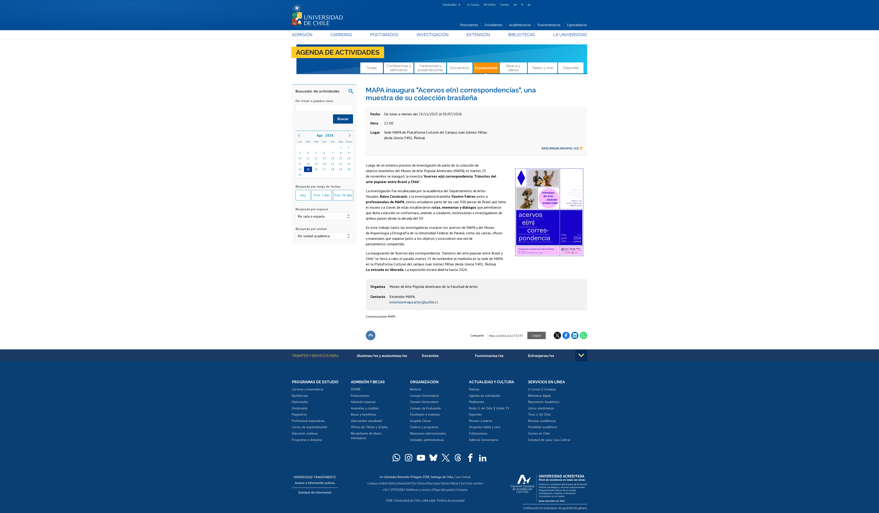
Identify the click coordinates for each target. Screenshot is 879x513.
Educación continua (304, 433)
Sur (463, 483)
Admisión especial (363, 402)
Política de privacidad (450, 500)
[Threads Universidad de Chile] (458, 457)
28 (332, 169)
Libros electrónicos (541, 408)
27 (324, 169)
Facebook (566, 335)
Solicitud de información (314, 492)
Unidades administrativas (427, 440)
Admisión (302, 34)
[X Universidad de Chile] (445, 457)
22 (340, 163)
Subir (370, 335)
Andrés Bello (387, 483)
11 (308, 158)
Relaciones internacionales (428, 433)
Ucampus (550, 389)
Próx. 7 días (322, 195)
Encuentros (459, 68)
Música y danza (513, 68)
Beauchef (404, 483)
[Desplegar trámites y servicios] (581, 355)
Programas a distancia (307, 440)
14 (332, 158)
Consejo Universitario (424, 396)
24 (299, 169)
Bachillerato (300, 396)
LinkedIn (574, 335)
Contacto (462, 490)
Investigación (433, 34)
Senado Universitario (424, 402)
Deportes (570, 68)
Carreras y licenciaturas (307, 389)
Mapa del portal (443, 490)
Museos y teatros (480, 421)
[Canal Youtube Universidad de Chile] (421, 457)
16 (348, 158)
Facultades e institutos (425, 414)
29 (340, 169)
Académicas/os (520, 25)
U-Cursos (473, 5)
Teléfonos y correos (418, 490)
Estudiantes (493, 25)
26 (316, 169)
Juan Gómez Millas (446, 483)
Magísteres (299, 414)
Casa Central (462, 477)
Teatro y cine (542, 68)
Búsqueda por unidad (311, 229)
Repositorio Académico (543, 402)
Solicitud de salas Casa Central (549, 440)
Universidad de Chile (407, 500)
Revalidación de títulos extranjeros (366, 435)
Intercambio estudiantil (366, 421)
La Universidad (570, 34)
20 (324, 163)
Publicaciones (478, 433)
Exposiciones (486, 68)
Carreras (341, 34)
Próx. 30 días (343, 195)
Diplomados (300, 402)
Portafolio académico (542, 427)
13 (324, 158)
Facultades (450, 5)
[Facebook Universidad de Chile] (470, 457)
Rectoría (415, 389)
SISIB (389, 500)
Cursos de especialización (309, 427)
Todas (372, 68)
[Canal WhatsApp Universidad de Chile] (396, 457)
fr (522, 5)
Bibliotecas (521, 34)
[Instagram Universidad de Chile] (408, 457)
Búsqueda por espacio (312, 209)
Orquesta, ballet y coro (484, 427)
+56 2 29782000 (393, 490)
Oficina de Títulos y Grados (369, 427)
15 (340, 158)
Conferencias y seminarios (398, 68)
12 (316, 158)
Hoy (303, 195)
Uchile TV (502, 408)
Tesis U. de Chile (539, 414)
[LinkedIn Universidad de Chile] (482, 457)
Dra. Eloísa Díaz (422, 483)
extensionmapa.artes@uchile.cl (413, 302)
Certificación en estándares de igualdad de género (555, 508)
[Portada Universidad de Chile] (319, 13)
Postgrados (384, 34)
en (515, 5)
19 (316, 163)
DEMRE (356, 389)
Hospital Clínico (420, 421)
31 (299, 174)
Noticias (474, 389)
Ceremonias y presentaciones (430, 68)
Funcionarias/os (549, 25)
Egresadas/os (577, 25)
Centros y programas (424, 427)
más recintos (475, 483)
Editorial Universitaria (483, 440)
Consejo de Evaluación (425, 408)
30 (348, 169)
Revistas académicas (542, 421)
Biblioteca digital (539, 396)
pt (529, 5)
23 (348, 163)
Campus (372, 483)
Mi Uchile (490, 5)
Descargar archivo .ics (560, 148)
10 (299, 158)
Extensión (478, 34)
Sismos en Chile (539, 433)
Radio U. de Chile (481, 408)
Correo (504, 5)
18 (308, 163)
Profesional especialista (308, 421)
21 (332, 163)
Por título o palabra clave (314, 101)
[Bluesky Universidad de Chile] (433, 457)
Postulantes (469, 25)
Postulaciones (360, 396)
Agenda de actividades (338, 52)
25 (308, 169)
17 (299, 163)
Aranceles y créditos (365, 408)
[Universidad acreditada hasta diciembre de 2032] (548, 487)
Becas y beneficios (363, 414)
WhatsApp (583, 335)
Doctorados (300, 408)
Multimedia (476, 402)
